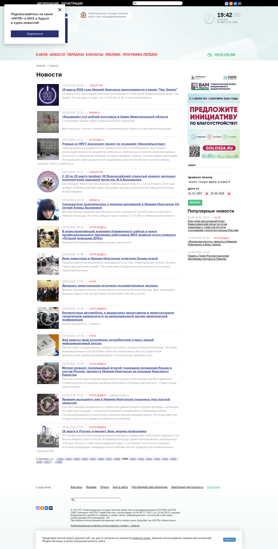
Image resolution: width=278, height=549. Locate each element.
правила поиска (200, 177)
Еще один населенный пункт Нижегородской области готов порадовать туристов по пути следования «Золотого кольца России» (213, 226)
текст (192, 165)
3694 (165, 458)
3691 (141, 458)
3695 (173, 458)
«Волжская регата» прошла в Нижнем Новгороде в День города (212, 243)
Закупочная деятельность (187, 487)
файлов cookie (142, 538)
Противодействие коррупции (149, 487)
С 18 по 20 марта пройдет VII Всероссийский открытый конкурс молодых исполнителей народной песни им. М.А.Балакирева (118, 177)
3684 (85, 458)
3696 (39, 461)
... (207, 193)
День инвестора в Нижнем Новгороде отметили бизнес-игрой (110, 258)
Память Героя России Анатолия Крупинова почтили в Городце (208, 257)
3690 (133, 458)
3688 (117, 458)
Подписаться (35, 33)
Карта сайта (120, 487)
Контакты (94, 54)
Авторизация (47, 3)
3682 (69, 458)
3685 (93, 458)
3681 (61, 458)
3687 (109, 458)
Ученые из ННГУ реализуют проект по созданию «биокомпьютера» (113, 143)
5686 (59, 461)
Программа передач (140, 54)
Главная (40, 65)
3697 (47, 461)
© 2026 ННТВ (43, 487)
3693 (157, 458)
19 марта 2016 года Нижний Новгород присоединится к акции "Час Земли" (119, 89)
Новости (57, 54)
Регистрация (72, 3)
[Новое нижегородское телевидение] (105, 18)
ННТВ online (225, 54)
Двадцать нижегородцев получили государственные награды (110, 285)
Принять (229, 539)
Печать (104, 487)
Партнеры (213, 487)
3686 (101, 458)
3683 (77, 458)
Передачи (75, 54)
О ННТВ (42, 54)
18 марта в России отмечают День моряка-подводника (104, 431)
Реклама (113, 54)
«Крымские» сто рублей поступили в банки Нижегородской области (115, 116)
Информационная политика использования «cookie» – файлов (105, 525)
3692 (149, 458)
